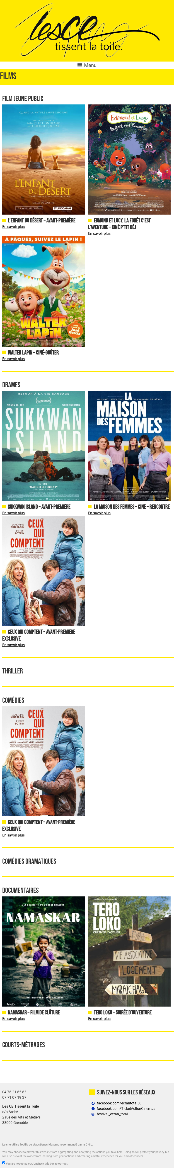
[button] (87, 65)
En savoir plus (13, 227)
